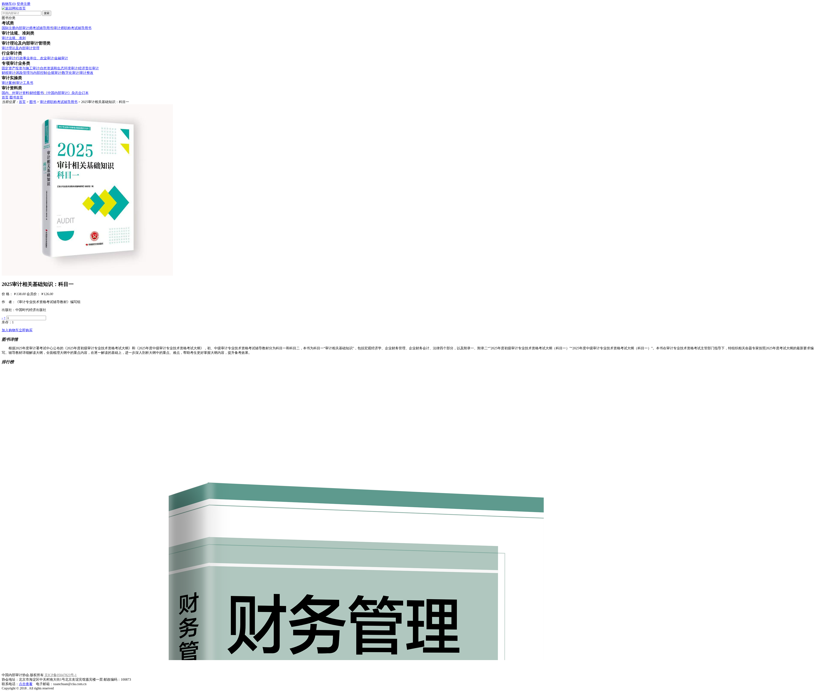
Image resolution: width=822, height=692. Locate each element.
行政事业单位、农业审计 (35, 58)
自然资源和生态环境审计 (59, 68)
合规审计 (54, 73)
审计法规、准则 (14, 38)
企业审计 (8, 58)
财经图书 (36, 93)
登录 (20, 4)
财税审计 (8, 73)
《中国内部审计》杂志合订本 (66, 93)
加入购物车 (10, 330)
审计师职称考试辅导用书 (72, 28)
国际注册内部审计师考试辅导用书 (27, 28)
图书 (32, 102)
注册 (27, 4)
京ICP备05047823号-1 (61, 675)
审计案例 (8, 83)
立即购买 (26, 330)
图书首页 (16, 97)
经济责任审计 (88, 68)
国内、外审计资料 (15, 93)
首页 (5, 97)
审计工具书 (24, 83)
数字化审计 (70, 73)
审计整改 (86, 73)
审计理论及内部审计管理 (20, 48)
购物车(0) (9, 4)
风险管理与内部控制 (31, 73)
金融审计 (61, 58)
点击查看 (26, 684)
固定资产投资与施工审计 (20, 68)
